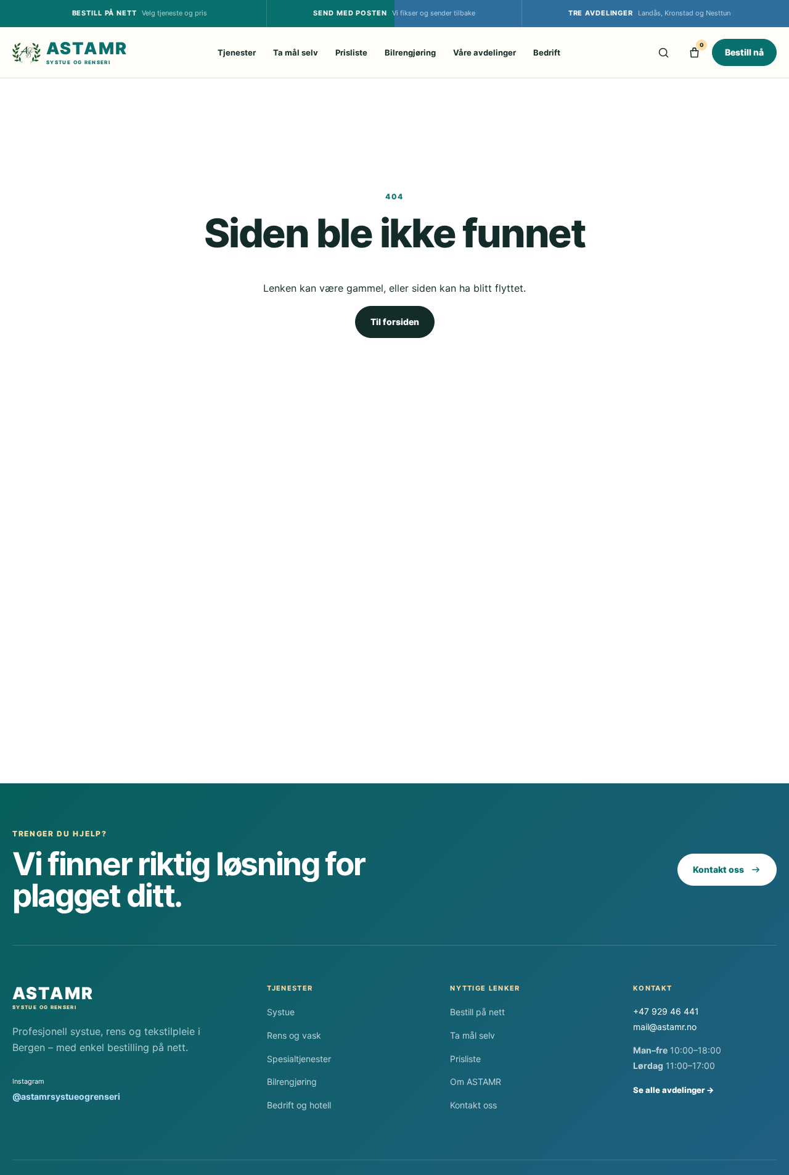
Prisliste (351, 52)
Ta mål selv (295, 52)
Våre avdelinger (484, 52)
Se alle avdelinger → (673, 1090)
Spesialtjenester (299, 1058)
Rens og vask (294, 1035)
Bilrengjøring (410, 52)
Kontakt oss (718, 869)
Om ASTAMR (475, 1081)
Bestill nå (744, 52)
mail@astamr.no (665, 1026)
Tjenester (237, 52)
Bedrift (546, 52)
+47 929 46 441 (666, 1011)
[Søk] (663, 52)
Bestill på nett (477, 1012)
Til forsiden (394, 321)
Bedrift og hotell (299, 1105)
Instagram (66, 1089)
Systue (281, 1012)
